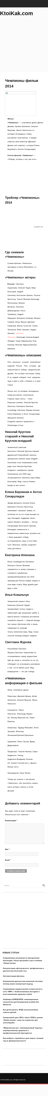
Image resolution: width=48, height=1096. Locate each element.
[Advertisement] (24, 45)
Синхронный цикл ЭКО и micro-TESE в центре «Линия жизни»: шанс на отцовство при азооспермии (23, 1020)
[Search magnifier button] (43, 885)
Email (8, 860)
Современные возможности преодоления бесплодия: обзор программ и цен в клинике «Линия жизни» (22, 960)
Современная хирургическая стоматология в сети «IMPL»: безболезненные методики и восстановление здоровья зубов (22, 991)
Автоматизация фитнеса (13, 976)
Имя (7, 849)
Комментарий (11, 821)
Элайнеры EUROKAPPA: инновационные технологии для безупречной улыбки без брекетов (21, 1001)
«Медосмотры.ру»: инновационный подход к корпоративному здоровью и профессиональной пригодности (22, 1030)
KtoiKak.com (16, 13)
